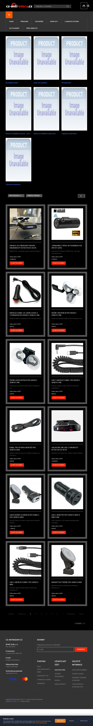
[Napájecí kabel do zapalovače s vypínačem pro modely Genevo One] (25, 291)
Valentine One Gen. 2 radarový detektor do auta (64, 449)
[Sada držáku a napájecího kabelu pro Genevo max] (25, 493)
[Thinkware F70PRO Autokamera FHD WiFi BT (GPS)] (67, 224)
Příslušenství (32, 28)
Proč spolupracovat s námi (43, 669)
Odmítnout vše (83, 720)
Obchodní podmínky (79, 670)
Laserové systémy (72, 21)
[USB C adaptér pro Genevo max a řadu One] (67, 493)
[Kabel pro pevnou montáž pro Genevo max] (25, 426)
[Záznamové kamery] (18, 159)
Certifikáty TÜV (42, 676)
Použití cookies (78, 674)
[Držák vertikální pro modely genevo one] (67, 291)
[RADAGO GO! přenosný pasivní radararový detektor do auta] (25, 224)
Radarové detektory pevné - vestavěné (20, 133)
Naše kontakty (60, 684)
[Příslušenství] (74, 58)
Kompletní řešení (12, 83)
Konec (81, 614)
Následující (71, 614)
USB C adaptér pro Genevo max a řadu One (65, 516)
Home (11, 21)
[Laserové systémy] (46, 58)
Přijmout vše (60, 720)
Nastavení (71, 720)
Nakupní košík (60, 670)
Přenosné (24, 21)
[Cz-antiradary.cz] (19, 5)
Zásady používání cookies (41, 722)
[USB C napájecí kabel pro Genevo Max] (25, 561)
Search (57, 680)
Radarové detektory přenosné (45, 133)
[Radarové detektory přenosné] (46, 109)
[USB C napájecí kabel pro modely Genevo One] (67, 359)
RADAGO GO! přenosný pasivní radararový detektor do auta (23, 247)
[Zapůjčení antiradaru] (74, 109)
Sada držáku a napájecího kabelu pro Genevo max (24, 516)
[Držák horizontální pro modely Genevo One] (25, 359)
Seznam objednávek (59, 675)
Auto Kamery (14, 28)
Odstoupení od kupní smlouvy (77, 685)
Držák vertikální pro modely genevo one (63, 314)
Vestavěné (39, 21)
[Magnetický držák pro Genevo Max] (67, 561)
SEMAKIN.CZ (14, 701)
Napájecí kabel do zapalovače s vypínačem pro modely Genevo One (25, 314)
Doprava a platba (44, 679)
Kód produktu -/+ (15, 195)
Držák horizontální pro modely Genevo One (23, 381)
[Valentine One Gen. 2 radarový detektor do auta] (67, 426)
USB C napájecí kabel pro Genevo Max (24, 583)
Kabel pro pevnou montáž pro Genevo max (23, 449)
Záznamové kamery (13, 184)
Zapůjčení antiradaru (69, 133)
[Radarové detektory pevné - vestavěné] (18, 109)
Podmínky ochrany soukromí (79, 679)
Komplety (54, 21)
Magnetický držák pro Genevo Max (66, 582)
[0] (84, 5)
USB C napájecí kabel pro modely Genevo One (65, 381)
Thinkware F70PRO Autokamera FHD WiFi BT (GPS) (66, 247)
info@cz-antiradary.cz (13, 660)
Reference (41, 683)
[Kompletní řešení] (18, 58)
